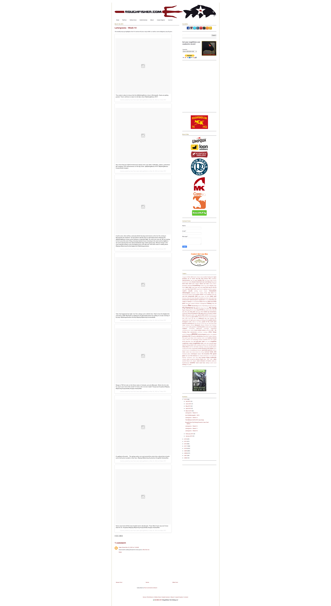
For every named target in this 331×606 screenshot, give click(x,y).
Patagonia (188, 334)
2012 (185, 443)
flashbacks (185, 305)
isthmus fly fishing (197, 321)
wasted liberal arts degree (189, 361)
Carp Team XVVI (191, 289)
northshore (199, 332)
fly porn (196, 308)
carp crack (200, 287)
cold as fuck (192, 294)
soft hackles (210, 348)
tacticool (207, 352)
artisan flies (207, 278)
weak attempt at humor (204, 361)
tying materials (211, 357)
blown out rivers (204, 283)
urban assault (190, 359)
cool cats (214, 294)
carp (190, 287)
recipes (184, 339)
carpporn (214, 289)
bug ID (211, 285)
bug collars (206, 285)
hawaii (210, 316)
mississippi (206, 328)
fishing (209, 303)
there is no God (210, 355)
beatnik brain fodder (187, 281)
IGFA (206, 320)
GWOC (196, 316)
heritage (214, 316)
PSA (183, 338)
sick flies (191, 346)
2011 (185, 446)
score (191, 345)
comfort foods (199, 294)
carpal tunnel (200, 289)
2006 (185, 458)
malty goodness (193, 326)
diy (196, 298)
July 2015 (188, 401)
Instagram (185, 321)
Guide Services (143, 20)
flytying (188, 310)
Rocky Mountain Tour (187, 341)
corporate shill (192, 296)
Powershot (205, 336)
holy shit (207, 318)
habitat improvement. (203, 316)
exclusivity (211, 299)
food (198, 310)
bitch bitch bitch (187, 283)
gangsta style (196, 313)
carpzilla (190, 291)
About (152, 20)
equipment (202, 299)
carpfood (205, 289)
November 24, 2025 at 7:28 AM (130, 547)
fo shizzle (194, 309)
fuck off (214, 310)
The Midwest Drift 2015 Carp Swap (194, 420)
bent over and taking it (206, 282)
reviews (200, 339)
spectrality (204, 350)
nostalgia (205, 332)
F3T (186, 301)
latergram (197, 325)
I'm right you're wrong (194, 320)
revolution (205, 339)
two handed (202, 357)
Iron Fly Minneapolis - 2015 (192, 415)
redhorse (188, 339)
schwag (188, 345)
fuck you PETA (199, 311)
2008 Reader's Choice (195, 276)
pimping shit (186, 336)
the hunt (188, 355)
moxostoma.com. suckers (188, 330)
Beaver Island (195, 282)
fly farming (195, 305)
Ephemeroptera (194, 299)
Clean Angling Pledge (201, 292)
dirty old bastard (191, 298)
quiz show (190, 338)
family (189, 301)
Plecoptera (193, 336)
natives (200, 330)
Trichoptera (189, 357)
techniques (194, 353)
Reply (120, 552)
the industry (193, 355)
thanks (199, 353)
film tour (205, 301)
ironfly (190, 321)
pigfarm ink (209, 334)
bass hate (210, 280)
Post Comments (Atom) (150, 587)
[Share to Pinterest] (122, 536)
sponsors (210, 350)
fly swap (206, 308)
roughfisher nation (187, 343)
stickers (214, 350)
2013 (185, 441)
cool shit (184, 296)
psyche (186, 338)
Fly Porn (124, 20)
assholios (214, 278)
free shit (206, 310)
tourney (184, 357)
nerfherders (208, 330)
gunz (193, 316)
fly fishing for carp (212, 305)
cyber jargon (201, 296)
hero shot (184, 318)
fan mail (193, 301)
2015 (185, 399)
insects (214, 320)
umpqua (184, 359)
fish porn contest (190, 303)
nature (204, 330)
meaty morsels (209, 326)
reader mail (204, 338)
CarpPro (184, 291)
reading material (211, 338)
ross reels (207, 341)
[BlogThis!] (117, 536)
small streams (212, 346)
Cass (120, 547)
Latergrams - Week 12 (191, 426)
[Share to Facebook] (120, 536)
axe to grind (194, 280)
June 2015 (188, 403)
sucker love (189, 352)
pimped (214, 334)
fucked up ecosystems (210, 311)
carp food (205, 287)
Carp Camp (194, 287)
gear (202, 313)
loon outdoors (213, 325)
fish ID (212, 301)
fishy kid (214, 303)
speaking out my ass (196, 350)
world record (213, 362)
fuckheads (184, 313)
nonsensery (193, 332)
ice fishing (202, 320)
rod (194, 341)
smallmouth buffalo (187, 348)
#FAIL (188, 277)
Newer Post (119, 582)
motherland (213, 328)
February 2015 (190, 433)
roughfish (213, 341)
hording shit (213, 318)
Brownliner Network (187, 285)
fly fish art (200, 305)
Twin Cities (195, 357)
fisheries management (201, 303)
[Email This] (115, 536)
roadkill (214, 339)
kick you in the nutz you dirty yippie (205, 323)
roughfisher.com (198, 343)
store (183, 352)
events (206, 299)
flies (189, 305)
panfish (184, 334)
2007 (185, 455)
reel (191, 339)
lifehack (207, 325)
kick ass (194, 323)
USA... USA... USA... (208, 359)
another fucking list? (208, 277)
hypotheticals (185, 320)
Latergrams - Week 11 (191, 428)
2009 (185, 450)
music (195, 330)
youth (190, 364)
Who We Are (145, 549)
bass (206, 280)
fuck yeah (192, 311)
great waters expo (192, 315)
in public (210, 320)
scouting (198, 345)
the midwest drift (202, 355)
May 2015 (188, 406)
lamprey (188, 325)
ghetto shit (206, 313)
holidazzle (201, 318)
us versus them (198, 359)
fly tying (212, 308)
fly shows (201, 308)
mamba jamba (201, 326)
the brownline (206, 353)
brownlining (196, 285)
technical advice (186, 353)
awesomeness (186, 280)
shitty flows (185, 346)
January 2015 (189, 436)
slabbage (201, 346)
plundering (199, 336)
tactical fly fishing (199, 351)
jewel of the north (207, 321)
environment (185, 299)
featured (197, 301)
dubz (207, 298)
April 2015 (188, 408)
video (215, 359)
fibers (201, 301)
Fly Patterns (187, 308)
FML (191, 309)
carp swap (184, 289)
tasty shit (213, 352)
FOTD (201, 310)
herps (189, 318)
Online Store (133, 20)
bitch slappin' (195, 283)
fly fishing (205, 305)
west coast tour (200, 362)
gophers (211, 313)
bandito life (201, 280)
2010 (185, 448)
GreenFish (210, 315)
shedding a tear (205, 345)
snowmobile (195, 348)
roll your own (200, 341)
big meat (214, 282)
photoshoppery (202, 334)
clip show (211, 292)
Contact (170, 20)
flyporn (184, 310)
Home (117, 20)
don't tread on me (201, 298)
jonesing (190, 323)
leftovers (203, 325)
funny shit (190, 313)
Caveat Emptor (161, 20)
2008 (185, 453)
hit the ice (195, 318)
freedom (210, 309)
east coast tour (212, 298)
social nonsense (202, 348)
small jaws (206, 346)
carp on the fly (212, 287)
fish (209, 301)
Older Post (175, 582)
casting (196, 291)
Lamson (192, 325)
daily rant (213, 296)
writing (184, 364)
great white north (203, 315)
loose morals (185, 326)
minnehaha (192, 328)
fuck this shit (185, 311)
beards (214, 280)
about (201, 276)
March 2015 (189, 410)
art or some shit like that (195, 278)
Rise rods (210, 339)
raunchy (199, 338)
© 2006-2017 (158, 600)
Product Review (212, 336)
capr (186, 287)
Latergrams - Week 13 (191, 417)
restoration (195, 339)
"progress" (184, 276)
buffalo (202, 285)
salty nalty (206, 343)
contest (209, 294)
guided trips (188, 316)
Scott (195, 345)
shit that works (212, 345)
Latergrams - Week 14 (191, 412)
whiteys (208, 362)
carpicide (210, 289)
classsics (193, 292)
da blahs (207, 296)
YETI (187, 364)
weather (192, 362)
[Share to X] (119, 536)
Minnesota (199, 328)
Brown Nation (213, 283)
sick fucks (196, 346)
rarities (195, 338)
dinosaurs (184, 298)
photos (195, 334)
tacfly (193, 351)
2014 (185, 439)
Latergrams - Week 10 (191, 430)
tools (215, 355)
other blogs (212, 332)
